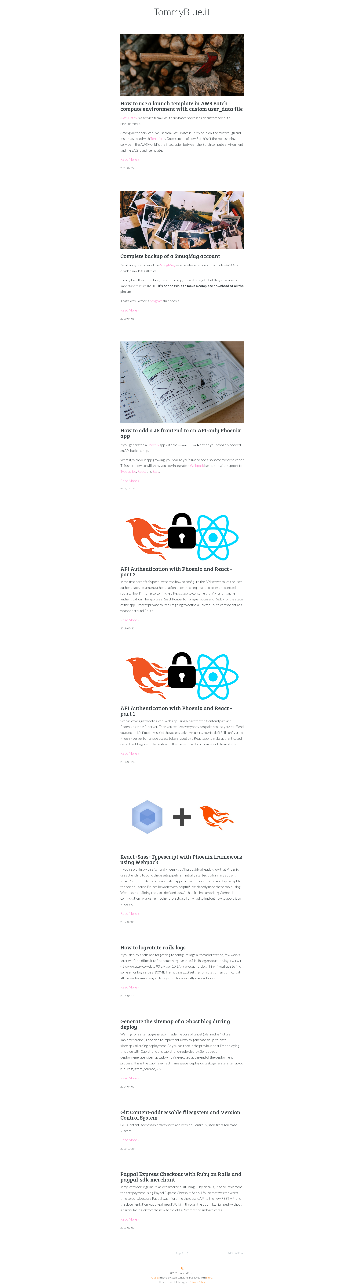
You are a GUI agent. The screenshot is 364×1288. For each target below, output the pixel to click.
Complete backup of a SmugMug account (170, 256)
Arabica (155, 1277)
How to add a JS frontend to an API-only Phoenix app (180, 432)
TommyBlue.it (182, 11)
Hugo (209, 1277)
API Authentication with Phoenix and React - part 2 (176, 571)
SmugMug (167, 265)
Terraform (157, 138)
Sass (156, 471)
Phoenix (153, 445)
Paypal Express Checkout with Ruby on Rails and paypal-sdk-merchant (181, 1176)
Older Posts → (235, 1252)
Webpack (197, 465)
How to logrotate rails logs (153, 947)
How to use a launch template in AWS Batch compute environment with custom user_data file (181, 105)
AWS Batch (128, 118)
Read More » (129, 159)
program (156, 301)
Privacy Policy (197, 1282)
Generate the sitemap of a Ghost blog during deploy (175, 1023)
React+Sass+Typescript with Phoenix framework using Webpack (181, 859)
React (141, 471)
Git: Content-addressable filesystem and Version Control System (180, 1114)
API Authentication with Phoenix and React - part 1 (176, 710)
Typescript (128, 471)
